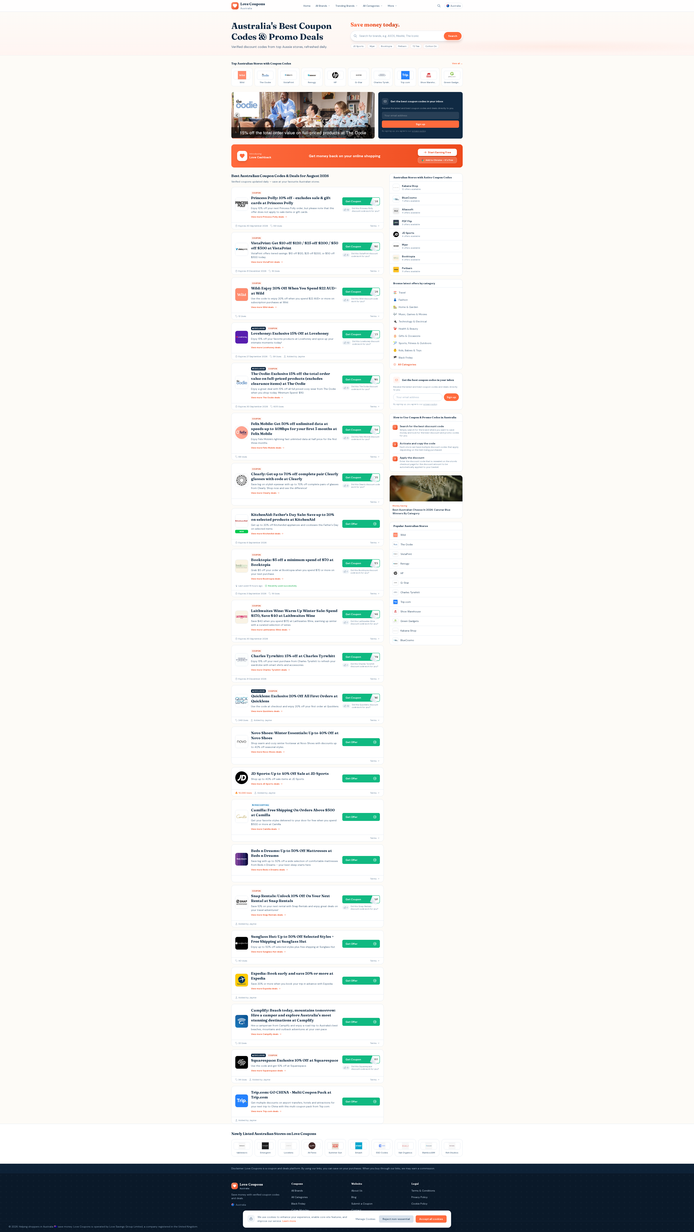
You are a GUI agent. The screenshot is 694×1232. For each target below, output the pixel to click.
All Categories (371, 5)
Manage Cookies (365, 1219)
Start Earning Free (439, 152)
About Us (356, 1190)
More (391, 5)
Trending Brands (345, 5)
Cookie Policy (419, 1203)
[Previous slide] (237, 115)
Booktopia (386, 46)
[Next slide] (369, 115)
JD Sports (358, 46)
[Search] (439, 6)
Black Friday (298, 1203)
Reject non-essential (396, 1219)
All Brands (321, 5)
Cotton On (431, 46)
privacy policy (419, 131)
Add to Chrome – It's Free (439, 160)
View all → (457, 63)
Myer (372, 46)
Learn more (289, 1221)
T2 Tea (416, 46)
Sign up (420, 124)
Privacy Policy (419, 1197)
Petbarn (402, 46)
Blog (353, 1197)
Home (306, 5)
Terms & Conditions (423, 1190)
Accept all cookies (431, 1219)
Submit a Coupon (361, 1203)
